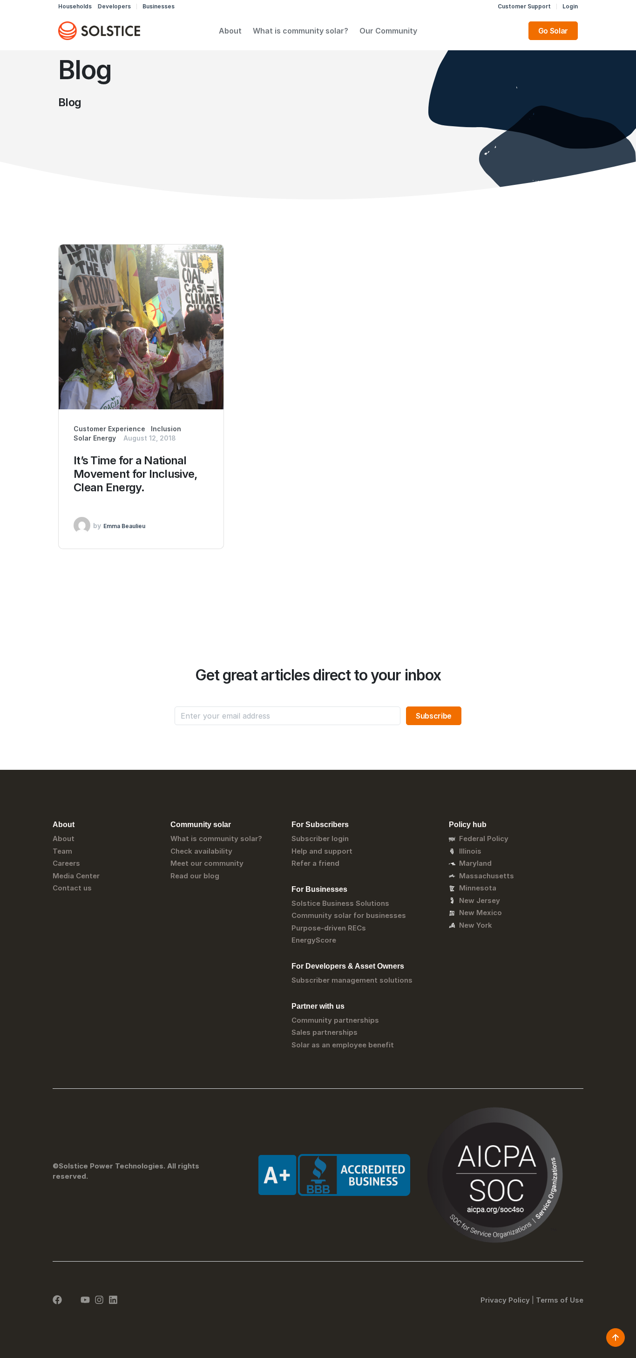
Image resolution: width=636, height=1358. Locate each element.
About (230, 30)
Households (75, 6)
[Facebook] (57, 1299)
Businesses (158, 6)
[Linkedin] (113, 1299)
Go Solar (553, 30)
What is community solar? (300, 30)
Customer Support (524, 6)
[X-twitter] (71, 1299)
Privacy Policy (505, 1300)
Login (570, 6)
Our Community (388, 30)
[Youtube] (85, 1299)
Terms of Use (559, 1300)
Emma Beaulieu (124, 526)
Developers (114, 6)
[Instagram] (99, 1299)
